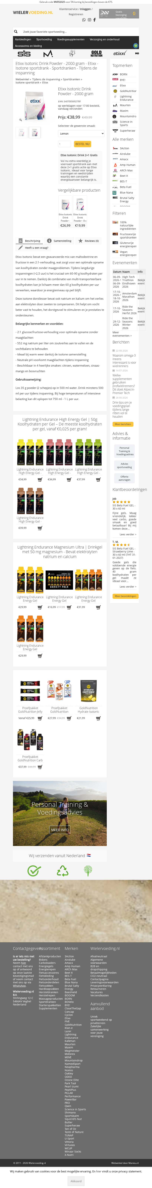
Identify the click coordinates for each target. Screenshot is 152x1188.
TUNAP (69, 1135)
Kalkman (70, 1041)
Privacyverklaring (101, 985)
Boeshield (71, 992)
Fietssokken (46, 985)
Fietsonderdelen (49, 982)
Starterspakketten (50, 1005)
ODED (68, 1077)
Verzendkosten (99, 995)
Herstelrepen (47, 995)
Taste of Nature (74, 1132)
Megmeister (72, 1050)
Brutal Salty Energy (127, 199)
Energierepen (47, 969)
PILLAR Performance (73, 1094)
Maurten (125, 105)
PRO (67, 1103)
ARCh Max (126, 170)
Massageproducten (50, 998)
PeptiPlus (70, 1090)
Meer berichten (123, 424)
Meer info (60, 830)
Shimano (70, 1112)
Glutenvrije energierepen (128, 244)
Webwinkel (22, 79)
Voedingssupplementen (71, 39)
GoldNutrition (128, 91)
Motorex (70, 1054)
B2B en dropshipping (98, 968)
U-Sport (69, 1138)
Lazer (68, 1031)
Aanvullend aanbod (100, 1006)
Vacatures (96, 992)
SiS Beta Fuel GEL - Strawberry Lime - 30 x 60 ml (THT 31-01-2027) (124, 553)
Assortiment (49, 948)
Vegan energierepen (128, 253)
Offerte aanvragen (124, 478)
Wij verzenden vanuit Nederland (58, 855)
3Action (124, 148)
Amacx (124, 159)
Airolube (125, 154)
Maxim (124, 110)
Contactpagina (99, 979)
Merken (71, 948)
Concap (69, 1011)
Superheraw (127, 130)
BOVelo (69, 1002)
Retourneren (98, 989)
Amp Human (128, 165)
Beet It (124, 176)
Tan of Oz (70, 1129)
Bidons (43, 959)
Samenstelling (62, 241)
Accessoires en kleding (28, 46)
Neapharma (72, 1067)
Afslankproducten (50, 956)
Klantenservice (68, 9)
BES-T (123, 181)
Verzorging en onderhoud (105, 39)
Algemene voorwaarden (98, 961)
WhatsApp (19, 985)
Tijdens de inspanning (46, 79)
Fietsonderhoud (49, 979)
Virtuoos (70, 1145)
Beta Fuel (125, 187)
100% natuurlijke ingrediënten (128, 225)
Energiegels (46, 966)
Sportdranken (71, 79)
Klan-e (69, 1028)
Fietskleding (46, 976)
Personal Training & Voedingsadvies (125, 451)
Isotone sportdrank (27, 82)
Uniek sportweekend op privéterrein (101, 1020)
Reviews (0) (92, 241)
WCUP (68, 1148)
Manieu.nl (133, 1163)
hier (23, 963)
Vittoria (69, 1142)
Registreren (76, 14)
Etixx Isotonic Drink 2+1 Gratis (79, 155)
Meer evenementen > (122, 334)
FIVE (67, 1021)
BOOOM (70, 995)
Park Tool (70, 1083)
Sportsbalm (72, 1116)
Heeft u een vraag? (36, 247)
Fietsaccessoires (49, 972)
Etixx (45, 82)
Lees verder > (128, 534)
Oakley (69, 1073)
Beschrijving (32, 241)
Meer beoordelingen (125, 596)
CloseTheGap (73, 1008)
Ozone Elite (72, 1080)
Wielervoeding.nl (105, 948)
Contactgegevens (28, 948)
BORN (123, 74)
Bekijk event (141, 281)
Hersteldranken (48, 992)
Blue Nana (126, 192)
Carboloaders (47, 963)
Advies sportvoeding (124, 465)
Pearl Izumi (72, 1086)
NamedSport (72, 1064)
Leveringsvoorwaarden (101, 982)
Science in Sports (126, 123)
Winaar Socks (73, 1151)
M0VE (68, 1057)
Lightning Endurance (126, 98)
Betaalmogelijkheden (101, 972)
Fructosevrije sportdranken (128, 235)
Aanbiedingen (23, 39)
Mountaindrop (128, 116)
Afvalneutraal (98, 956)
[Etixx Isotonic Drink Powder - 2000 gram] (35, 106)
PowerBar (71, 1099)
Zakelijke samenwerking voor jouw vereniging (99, 1031)
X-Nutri (69, 1155)
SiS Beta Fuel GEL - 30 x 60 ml (124, 507)
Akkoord (76, 1181)
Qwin (68, 1106)
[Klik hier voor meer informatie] (34, 870)
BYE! (122, 80)
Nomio (69, 1070)
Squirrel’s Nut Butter (73, 1120)
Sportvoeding (44, 39)
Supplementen (48, 1008)
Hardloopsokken (49, 989)
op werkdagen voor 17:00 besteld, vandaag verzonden (79, 107)
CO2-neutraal (98, 976)
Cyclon (69, 1015)
